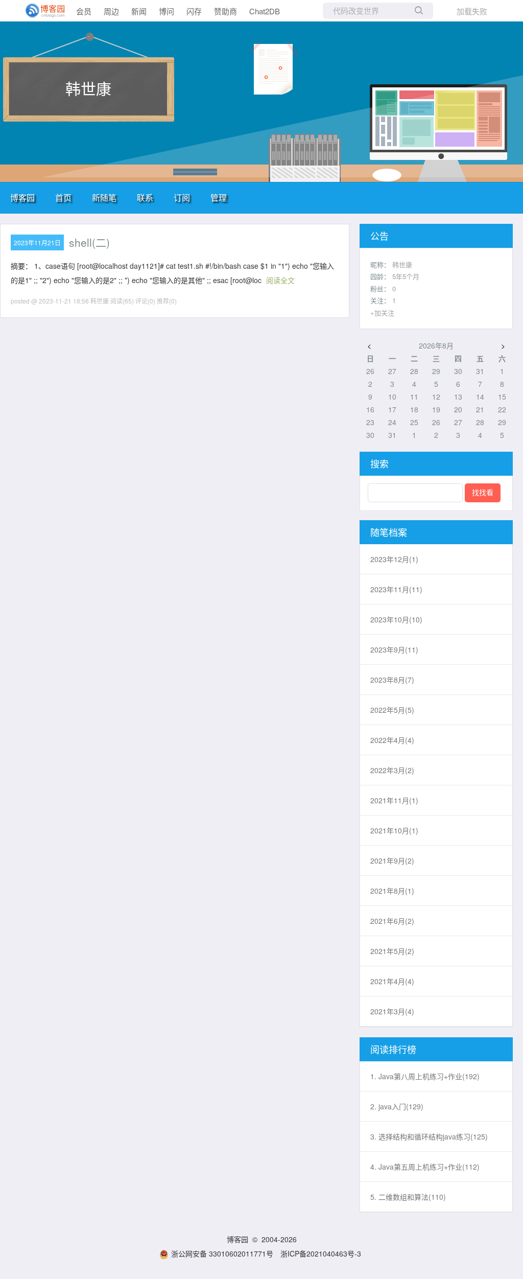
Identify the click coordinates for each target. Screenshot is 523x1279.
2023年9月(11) (394, 649)
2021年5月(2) (392, 951)
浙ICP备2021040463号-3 (320, 1253)
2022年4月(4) (392, 740)
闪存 (194, 11)
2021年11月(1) (394, 800)
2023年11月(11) (396, 589)
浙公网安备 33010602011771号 (222, 1253)
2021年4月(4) (392, 981)
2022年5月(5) (392, 710)
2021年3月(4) (392, 1011)
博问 (166, 11)
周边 (111, 11)
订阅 (182, 197)
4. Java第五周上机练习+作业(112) (425, 1166)
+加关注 (382, 312)
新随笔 (104, 197)
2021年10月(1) (394, 830)
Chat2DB (264, 11)
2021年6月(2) (392, 921)
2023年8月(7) (392, 680)
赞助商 (225, 11)
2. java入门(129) (396, 1106)
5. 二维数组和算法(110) (408, 1197)
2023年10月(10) (396, 619)
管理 (218, 197)
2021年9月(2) (392, 860)
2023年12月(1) (394, 559)
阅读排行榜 (393, 1049)
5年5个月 (405, 276)
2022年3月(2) (392, 770)
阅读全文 (280, 280)
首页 (63, 197)
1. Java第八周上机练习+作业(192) (425, 1076)
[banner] (40, 11)
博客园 (22, 197)
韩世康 (88, 88)
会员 (83, 11)
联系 (145, 197)
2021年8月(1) (392, 891)
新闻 (139, 11)
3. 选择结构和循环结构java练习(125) (429, 1136)
